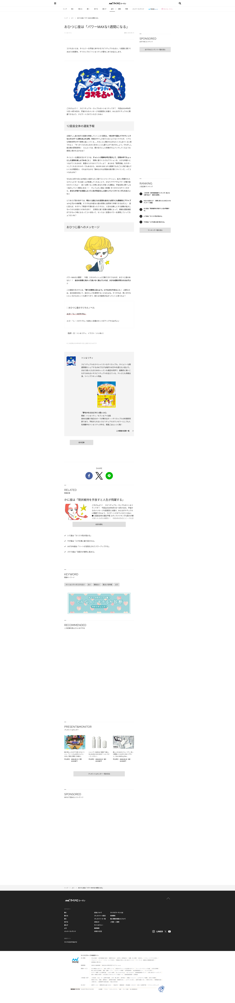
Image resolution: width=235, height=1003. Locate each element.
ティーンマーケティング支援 (143, 968)
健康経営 (122, 985)
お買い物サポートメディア (154, 972)
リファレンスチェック (153, 985)
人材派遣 (93, 977)
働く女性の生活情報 (96, 970)
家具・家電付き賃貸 (96, 974)
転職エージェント (131, 977)
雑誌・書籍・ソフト (108, 970)
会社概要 (100, 989)
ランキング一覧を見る (155, 230)
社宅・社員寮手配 (141, 985)
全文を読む (99, 524)
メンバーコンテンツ (138, 9)
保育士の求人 (149, 979)
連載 (119, 9)
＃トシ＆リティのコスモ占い (75, 585)
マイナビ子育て (148, 970)
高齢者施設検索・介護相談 (131, 974)
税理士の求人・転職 (96, 979)
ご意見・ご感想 (114, 922)
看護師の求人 (120, 979)
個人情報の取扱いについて (118, 919)
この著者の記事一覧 (123, 431)
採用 (120, 989)
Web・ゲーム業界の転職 (103, 977)
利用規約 (112, 915)
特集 (126, 9)
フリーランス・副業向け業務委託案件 (144, 960)
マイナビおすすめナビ (70, 942)
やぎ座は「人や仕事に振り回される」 (81, 541)
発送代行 (116, 985)
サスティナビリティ (113, 989)
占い (89, 585)
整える (80, 9)
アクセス (106, 989)
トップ (65, 9)
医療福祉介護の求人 (96, 962)
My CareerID (130, 972)
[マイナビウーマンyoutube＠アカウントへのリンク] (169, 931)
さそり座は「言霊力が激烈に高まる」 (81, 552)
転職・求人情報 (133, 958)
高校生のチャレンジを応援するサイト (125, 968)
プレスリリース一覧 (100, 919)
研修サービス (94, 985)
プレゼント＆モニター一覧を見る (99, 774)
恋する (96, 9)
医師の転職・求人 (140, 979)
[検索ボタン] (180, 3)
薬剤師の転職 (112, 979)
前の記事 (81, 442)
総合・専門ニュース (109, 968)
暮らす (104, 9)
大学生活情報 (155, 968)
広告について (98, 912)
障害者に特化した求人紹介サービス (125, 960)
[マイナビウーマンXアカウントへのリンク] (165, 931)
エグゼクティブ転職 (142, 977)
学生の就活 (94, 958)
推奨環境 (96, 928)
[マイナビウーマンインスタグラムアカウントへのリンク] (153, 931)
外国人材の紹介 (114, 982)
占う (112, 9)
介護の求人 (94, 982)
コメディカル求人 (130, 979)
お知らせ (96, 922)
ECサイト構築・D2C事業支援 (98, 972)
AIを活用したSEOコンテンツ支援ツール (113, 974)
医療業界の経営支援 (104, 982)
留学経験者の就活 (103, 958)
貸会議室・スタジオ (131, 985)
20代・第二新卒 (115, 977)
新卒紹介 (123, 977)
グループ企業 (125, 989)
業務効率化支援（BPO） (106, 985)
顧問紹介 (105, 979)
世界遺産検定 (128, 970)
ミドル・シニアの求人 (109, 960)
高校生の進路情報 (95, 965)
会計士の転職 (152, 977)
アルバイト (94, 960)
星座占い (97, 585)
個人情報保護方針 (133, 989)
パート (100, 960)
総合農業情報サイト (138, 970)
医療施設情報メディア (140, 972)
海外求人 (140, 958)
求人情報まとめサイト (96, 968)
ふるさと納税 (111, 972)
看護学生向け (112, 958)
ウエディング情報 (119, 970)
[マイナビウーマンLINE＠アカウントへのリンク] (160, 931)
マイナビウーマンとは (116, 912)
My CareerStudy (120, 972)
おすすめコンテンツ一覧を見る (155, 50)
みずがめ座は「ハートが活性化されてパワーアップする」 (88, 546)
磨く (88, 9)
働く (72, 9)
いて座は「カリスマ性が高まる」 (79, 535)
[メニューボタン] (55, 3)
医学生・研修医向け (122, 958)
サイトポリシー (98, 925)
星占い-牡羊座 (107, 585)
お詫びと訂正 (98, 931)
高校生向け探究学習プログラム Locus (111, 965)
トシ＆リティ (68, 33)
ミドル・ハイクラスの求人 (151, 958)
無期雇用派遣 (158, 979)
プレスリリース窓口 (100, 915)
